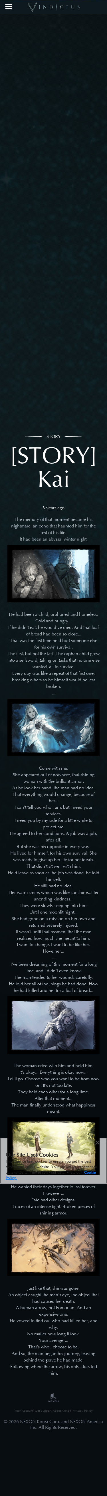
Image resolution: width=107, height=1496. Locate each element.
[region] (53, 1161)
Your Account (23, 1411)
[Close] (97, 1142)
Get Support (43, 1411)
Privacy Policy (83, 1411)
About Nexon (62, 1411)
